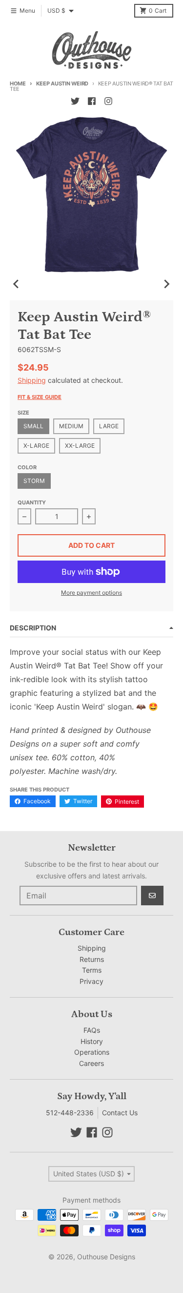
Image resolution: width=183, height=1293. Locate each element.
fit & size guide (39, 397)
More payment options (91, 592)
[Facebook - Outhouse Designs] (91, 101)
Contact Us (120, 1112)
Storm (34, 480)
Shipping (32, 380)
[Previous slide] (16, 284)
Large (109, 426)
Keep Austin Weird (62, 83)
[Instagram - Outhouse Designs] (108, 101)
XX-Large (80, 445)
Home (18, 83)
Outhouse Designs (106, 1256)
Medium (71, 426)
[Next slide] (166, 284)
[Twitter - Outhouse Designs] (75, 101)
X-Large (36, 445)
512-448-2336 (70, 1112)
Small (33, 426)
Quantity (32, 502)
